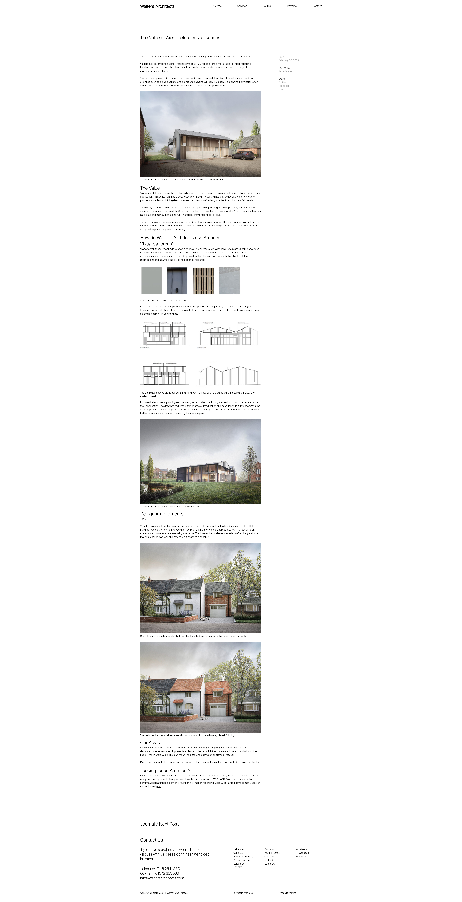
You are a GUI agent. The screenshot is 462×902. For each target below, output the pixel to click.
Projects (217, 6)
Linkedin (283, 89)
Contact (317, 6)
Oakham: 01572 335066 (159, 874)
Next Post (169, 824)
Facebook (284, 86)
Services (242, 6)
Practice (292, 6)
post (158, 786)
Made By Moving (288, 893)
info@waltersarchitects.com (162, 878)
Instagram (303, 849)
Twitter (282, 82)
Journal (267, 6)
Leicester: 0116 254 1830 (160, 869)
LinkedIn (302, 857)
